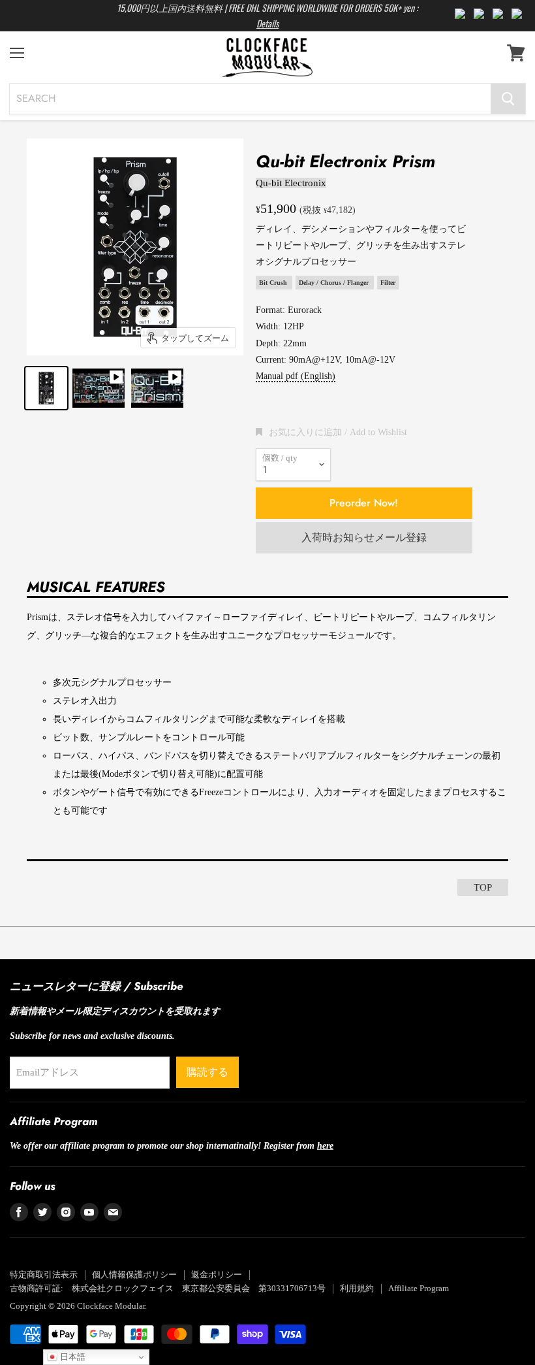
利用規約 (357, 1288)
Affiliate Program (418, 1288)
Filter (387, 282)
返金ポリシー (216, 1274)
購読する (207, 1071)
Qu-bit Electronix (291, 183)
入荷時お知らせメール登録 (364, 537)
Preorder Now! (363, 502)
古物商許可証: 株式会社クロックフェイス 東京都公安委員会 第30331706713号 (168, 1288)
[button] (331, 432)
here (325, 1145)
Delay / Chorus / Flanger (335, 282)
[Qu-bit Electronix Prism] (46, 388)
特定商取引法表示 (44, 1274)
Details (267, 23)
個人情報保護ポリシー (134, 1274)
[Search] (508, 99)
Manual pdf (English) (295, 376)
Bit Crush (274, 282)
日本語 (71, 1357)
